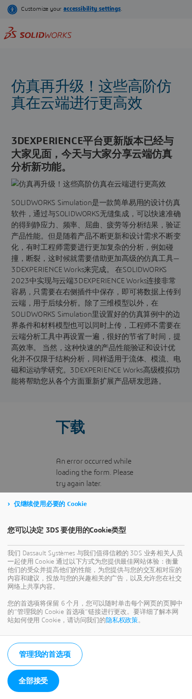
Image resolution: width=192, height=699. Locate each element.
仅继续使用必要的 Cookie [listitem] (50, 504)
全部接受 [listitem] (33, 681)
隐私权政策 (122, 620)
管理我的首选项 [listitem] (45, 654)
